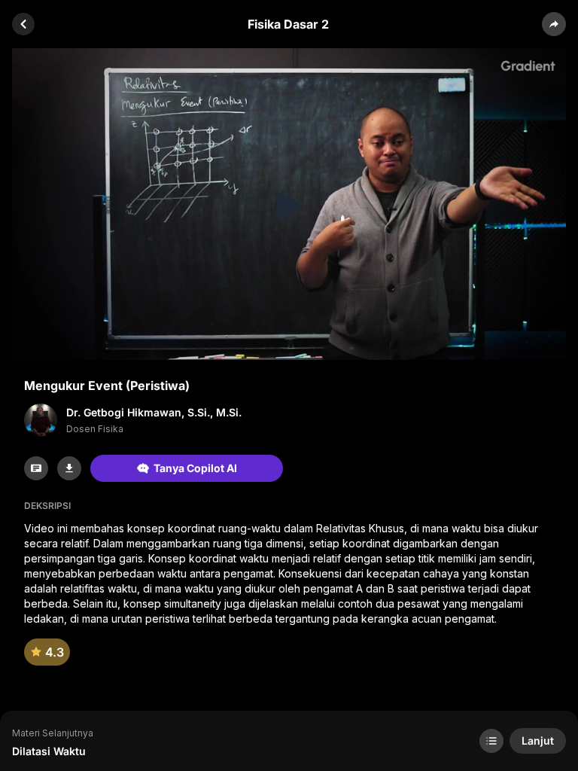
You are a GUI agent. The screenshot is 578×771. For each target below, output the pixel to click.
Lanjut (538, 740)
